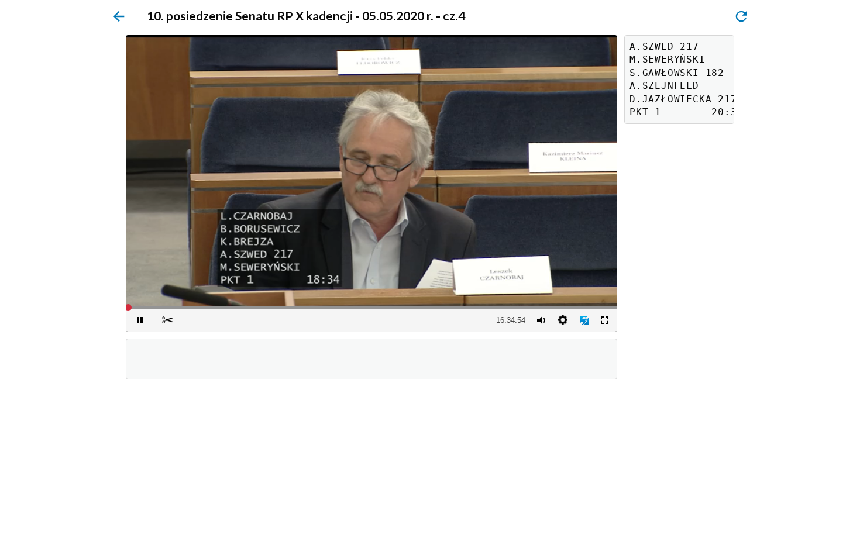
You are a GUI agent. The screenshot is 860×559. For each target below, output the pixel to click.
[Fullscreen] (604, 320)
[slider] (371, 307)
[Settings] (563, 320)
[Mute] (540, 320)
